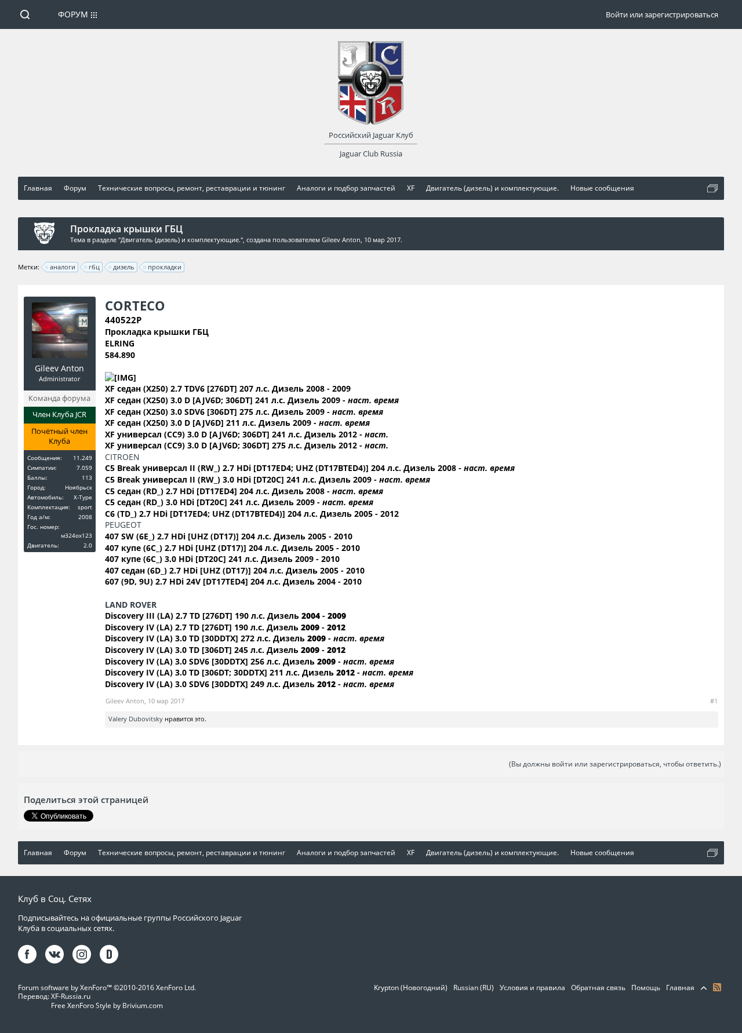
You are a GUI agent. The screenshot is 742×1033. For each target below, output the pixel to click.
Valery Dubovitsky (135, 718)
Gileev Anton (341, 239)
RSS (717, 987)
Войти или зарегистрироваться (662, 14)
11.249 (82, 458)
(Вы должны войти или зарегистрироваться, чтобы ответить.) (615, 764)
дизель (123, 266)
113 (87, 477)
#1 (714, 700)
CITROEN (122, 456)
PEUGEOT (123, 524)
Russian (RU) (473, 987)
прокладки (164, 266)
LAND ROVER (131, 604)
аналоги (62, 266)
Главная (680, 987)
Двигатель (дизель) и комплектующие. (181, 239)
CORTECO (135, 305)
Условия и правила (532, 987)
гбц (94, 266)
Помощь (645, 987)
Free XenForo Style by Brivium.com (107, 1005)
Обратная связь (598, 987)
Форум (73, 14)
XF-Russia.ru (70, 996)
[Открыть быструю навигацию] (712, 188)
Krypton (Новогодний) (411, 987)
